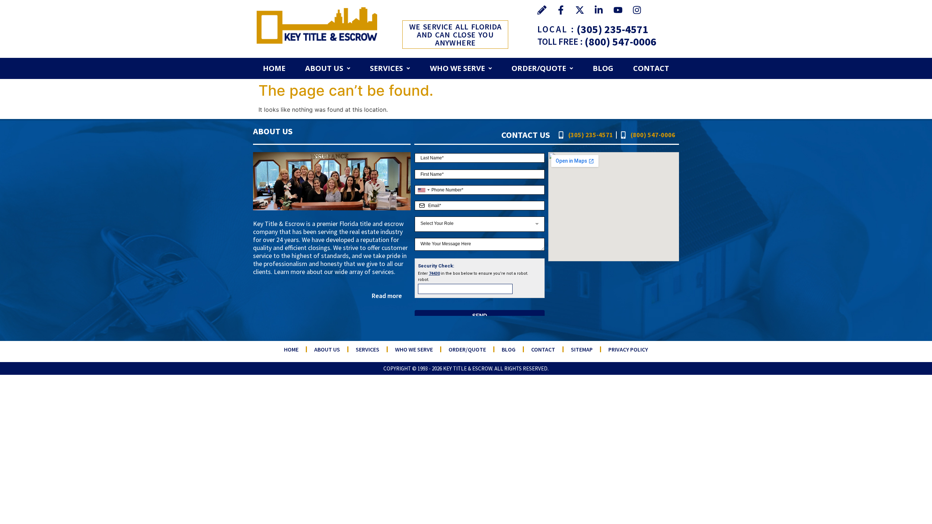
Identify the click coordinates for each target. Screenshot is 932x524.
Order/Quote (539, 68)
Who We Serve (457, 68)
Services (386, 68)
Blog (603, 68)
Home (274, 68)
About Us (324, 68)
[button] (327, 68)
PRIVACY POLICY (628, 349)
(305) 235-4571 (612, 29)
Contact (651, 68)
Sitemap (582, 349)
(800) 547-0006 (620, 41)
